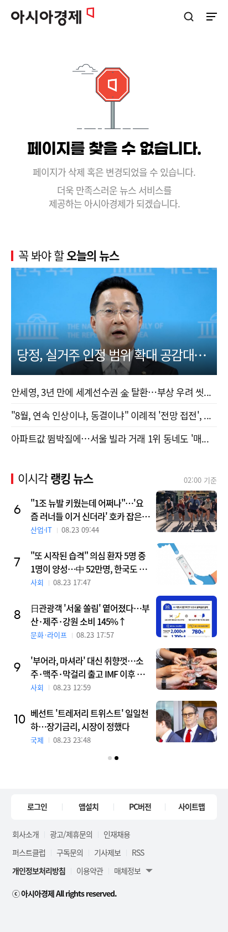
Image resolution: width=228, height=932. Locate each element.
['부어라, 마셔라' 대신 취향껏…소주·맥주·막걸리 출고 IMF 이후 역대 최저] (186, 669)
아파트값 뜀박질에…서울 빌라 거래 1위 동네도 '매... (110, 438)
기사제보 (107, 852)
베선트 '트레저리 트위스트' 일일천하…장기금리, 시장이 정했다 (89, 719)
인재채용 (116, 834)
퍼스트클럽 (28, 852)
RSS (138, 852)
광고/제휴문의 (71, 834)
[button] (110, 758)
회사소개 (25, 834)
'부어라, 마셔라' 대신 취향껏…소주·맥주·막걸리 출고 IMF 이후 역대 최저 (87, 667)
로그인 (37, 806)
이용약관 (89, 870)
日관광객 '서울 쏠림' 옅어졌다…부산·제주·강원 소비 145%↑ (89, 614)
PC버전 (140, 806)
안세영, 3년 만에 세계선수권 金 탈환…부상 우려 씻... (111, 392)
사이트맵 (191, 806)
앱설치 (89, 806)
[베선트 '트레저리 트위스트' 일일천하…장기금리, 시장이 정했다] (186, 721)
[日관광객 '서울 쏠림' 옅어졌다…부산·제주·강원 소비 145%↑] (186, 616)
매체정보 (127, 870)
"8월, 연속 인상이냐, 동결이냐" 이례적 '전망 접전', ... (111, 415)
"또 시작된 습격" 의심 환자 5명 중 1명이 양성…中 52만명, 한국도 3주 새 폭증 (88, 562)
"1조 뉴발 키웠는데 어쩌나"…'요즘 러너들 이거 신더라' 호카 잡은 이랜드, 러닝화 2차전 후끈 (86, 509)
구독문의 (69, 852)
